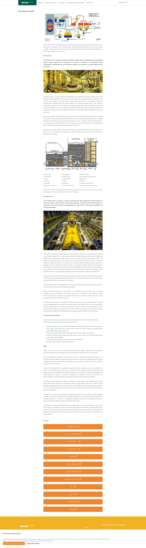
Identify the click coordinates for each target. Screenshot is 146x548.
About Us (40, 3)
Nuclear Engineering (50, 3)
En (120, 3)
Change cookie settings (33, 543)
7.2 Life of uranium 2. (71, 449)
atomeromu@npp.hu (107, 529)
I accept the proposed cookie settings (14, 543)
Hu (123, 3)
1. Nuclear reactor (71, 426)
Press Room (89, 3)
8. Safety (71, 456)
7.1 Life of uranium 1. (71, 441)
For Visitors (61, 3)
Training (71, 509)
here (51, 541)
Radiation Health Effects (71, 479)
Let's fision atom (71, 502)
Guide (71, 494)
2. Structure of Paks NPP (71, 434)
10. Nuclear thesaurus (71, 471)
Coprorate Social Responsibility (75, 3)
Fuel (71, 487)
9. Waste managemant (71, 464)
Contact (86, 527)
